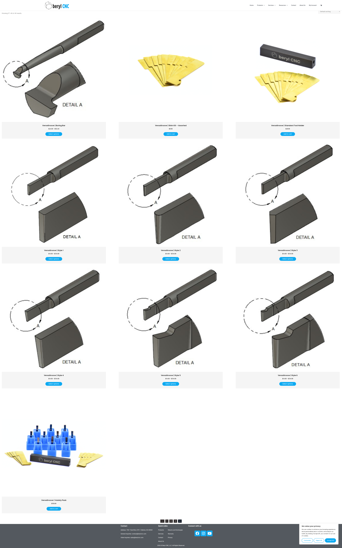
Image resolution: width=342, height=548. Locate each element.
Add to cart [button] (171, 134)
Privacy (170, 537)
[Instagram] (203, 533)
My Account (313, 5)
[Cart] (321, 5)
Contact (293, 5)
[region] (318, 533)
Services (271, 5)
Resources (282, 5)
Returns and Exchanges (175, 530)
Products (260, 5)
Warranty (171, 534)
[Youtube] (210, 533)
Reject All (319, 540)
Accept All (330, 540)
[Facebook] (197, 533)
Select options (54, 134)
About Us (302, 5)
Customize (307, 540)
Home (252, 5)
